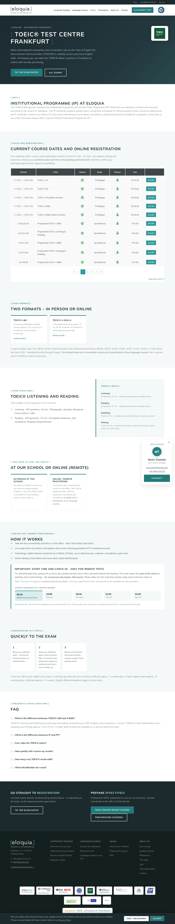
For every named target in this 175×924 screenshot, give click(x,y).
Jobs (142, 864)
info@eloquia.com (21, 862)
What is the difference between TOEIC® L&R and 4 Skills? (45, 718)
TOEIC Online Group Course (112, 810)
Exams (93, 10)
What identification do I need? (30, 767)
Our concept (145, 846)
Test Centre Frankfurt (119, 846)
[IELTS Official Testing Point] (63, 891)
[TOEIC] (90, 891)
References (145, 855)
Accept (157, 919)
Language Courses (80, 10)
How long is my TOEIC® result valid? (34, 759)
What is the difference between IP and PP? (37, 735)
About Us (115, 10)
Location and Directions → (22, 867)
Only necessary (136, 919)
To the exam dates (26, 72)
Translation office (147, 869)
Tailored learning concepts (62, 851)
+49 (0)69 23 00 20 (148, 2)
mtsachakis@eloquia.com (157, 467)
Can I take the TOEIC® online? (30, 743)
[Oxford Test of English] (104, 891)
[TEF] (150, 891)
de (160, 2)
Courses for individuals (90, 846)
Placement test (87, 851)
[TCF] (139, 891)
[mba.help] (27, 891)
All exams (55, 72)
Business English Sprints (61, 855)
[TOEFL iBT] (79, 891)
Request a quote (57, 860)
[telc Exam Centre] (123, 891)
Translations (103, 10)
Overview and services (60, 846)
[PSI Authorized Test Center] (91, 900)
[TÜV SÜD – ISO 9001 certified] (161, 10)
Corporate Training (62, 10)
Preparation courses (109, 817)
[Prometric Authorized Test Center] (72, 900)
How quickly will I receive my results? (34, 751)
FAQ (135, 2)
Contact (124, 10)
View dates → (21, 338)
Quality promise (147, 851)
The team (144, 860)
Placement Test (142, 10)
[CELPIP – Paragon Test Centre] (107, 900)
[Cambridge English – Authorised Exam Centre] (44, 891)
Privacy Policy (65, 920)
